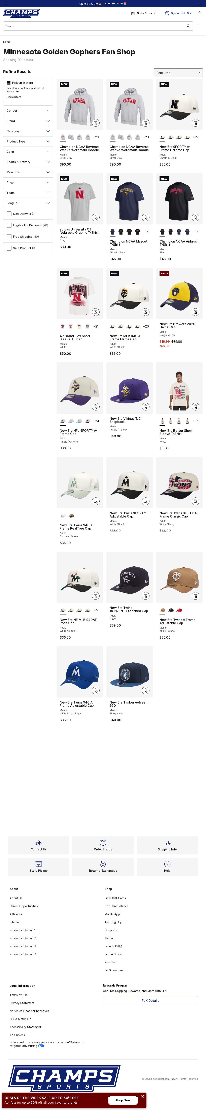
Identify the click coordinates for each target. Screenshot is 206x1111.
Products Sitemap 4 (23, 954)
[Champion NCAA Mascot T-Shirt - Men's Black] (121, 232)
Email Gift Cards (115, 898)
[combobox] (98, 26)
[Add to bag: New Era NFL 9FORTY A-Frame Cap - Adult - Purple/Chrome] (96, 406)
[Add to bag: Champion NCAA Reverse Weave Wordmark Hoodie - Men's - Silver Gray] (96, 123)
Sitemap (15, 922)
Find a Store (14, 96)
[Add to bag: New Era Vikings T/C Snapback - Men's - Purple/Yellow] (145, 406)
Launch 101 (112, 946)
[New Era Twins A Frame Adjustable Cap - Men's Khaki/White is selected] (162, 610)
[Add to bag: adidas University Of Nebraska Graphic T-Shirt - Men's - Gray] (96, 217)
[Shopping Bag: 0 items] (199, 13)
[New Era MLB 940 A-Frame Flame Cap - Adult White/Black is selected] (112, 326)
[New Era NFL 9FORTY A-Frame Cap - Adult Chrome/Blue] (71, 421)
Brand (11, 121)
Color (10, 151)
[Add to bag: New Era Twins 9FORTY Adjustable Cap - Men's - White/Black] (145, 501)
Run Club (110, 962)
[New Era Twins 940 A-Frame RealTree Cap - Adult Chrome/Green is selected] (63, 516)
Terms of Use (19, 995)
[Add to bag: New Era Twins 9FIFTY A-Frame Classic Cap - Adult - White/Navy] (195, 501)
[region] (103, 3)
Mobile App (112, 914)
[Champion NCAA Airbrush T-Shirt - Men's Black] (171, 232)
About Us (16, 898)
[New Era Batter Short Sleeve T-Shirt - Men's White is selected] (162, 421)
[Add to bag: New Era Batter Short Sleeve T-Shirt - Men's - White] (195, 406)
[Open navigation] (198, 26)
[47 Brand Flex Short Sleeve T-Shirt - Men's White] (71, 326)
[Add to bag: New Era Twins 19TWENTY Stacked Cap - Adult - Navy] (145, 596)
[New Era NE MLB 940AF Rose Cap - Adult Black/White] (71, 610)
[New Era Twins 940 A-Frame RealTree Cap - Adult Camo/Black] (71, 516)
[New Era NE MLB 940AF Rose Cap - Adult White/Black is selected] (63, 610)
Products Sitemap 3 (23, 946)
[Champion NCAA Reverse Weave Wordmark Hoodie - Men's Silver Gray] (71, 137)
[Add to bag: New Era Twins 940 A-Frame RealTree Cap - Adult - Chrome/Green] (96, 501)
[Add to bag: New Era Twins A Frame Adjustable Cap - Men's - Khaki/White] (195, 596)
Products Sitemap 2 (23, 938)
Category (13, 131)
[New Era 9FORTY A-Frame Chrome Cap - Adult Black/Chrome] (171, 137)
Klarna (109, 938)
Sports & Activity (18, 162)
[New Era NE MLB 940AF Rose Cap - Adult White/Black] (79, 610)
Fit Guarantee (114, 970)
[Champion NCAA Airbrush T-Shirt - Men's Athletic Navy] (179, 232)
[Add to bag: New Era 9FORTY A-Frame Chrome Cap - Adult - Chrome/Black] (195, 123)
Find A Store (113, 954)
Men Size (13, 172)
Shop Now (123, 1100)
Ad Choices (17, 1035)
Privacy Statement (22, 1003)
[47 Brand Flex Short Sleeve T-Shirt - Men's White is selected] (63, 326)
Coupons (111, 930)
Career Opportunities (24, 906)
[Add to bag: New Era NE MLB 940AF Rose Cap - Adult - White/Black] (96, 596)
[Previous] (7, 3)
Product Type (16, 141)
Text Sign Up (113, 922)
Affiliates (16, 914)
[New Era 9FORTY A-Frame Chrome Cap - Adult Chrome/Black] (179, 137)
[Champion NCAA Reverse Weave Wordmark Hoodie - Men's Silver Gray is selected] (63, 137)
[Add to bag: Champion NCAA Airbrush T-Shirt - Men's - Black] (195, 217)
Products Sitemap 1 (22, 930)
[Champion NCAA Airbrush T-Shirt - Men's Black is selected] (162, 232)
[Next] (199, 3)
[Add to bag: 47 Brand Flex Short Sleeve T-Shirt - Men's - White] (96, 312)
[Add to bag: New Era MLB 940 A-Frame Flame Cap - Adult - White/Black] (145, 312)
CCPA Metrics (19, 1019)
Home (6, 41)
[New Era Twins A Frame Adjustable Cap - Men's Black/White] (171, 610)
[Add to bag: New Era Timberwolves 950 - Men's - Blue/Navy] (145, 690)
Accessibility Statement (25, 1027)
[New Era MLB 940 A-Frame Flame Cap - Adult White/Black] (121, 326)
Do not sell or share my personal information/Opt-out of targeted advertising (47, 1043)
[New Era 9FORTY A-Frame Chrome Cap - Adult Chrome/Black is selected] (162, 137)
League (12, 203)
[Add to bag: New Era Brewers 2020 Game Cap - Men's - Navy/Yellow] (195, 312)
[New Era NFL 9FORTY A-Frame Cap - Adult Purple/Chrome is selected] (63, 421)
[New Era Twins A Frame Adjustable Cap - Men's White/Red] (179, 610)
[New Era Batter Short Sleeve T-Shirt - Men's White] (171, 421)
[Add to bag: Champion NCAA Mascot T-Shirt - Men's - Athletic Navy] (145, 217)
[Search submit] (188, 26)
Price (10, 182)
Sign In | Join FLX (181, 13)
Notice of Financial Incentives (29, 1011)
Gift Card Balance (116, 906)
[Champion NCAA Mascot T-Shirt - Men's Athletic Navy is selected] (112, 232)
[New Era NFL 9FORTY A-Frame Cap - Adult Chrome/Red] (88, 421)
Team (10, 192)
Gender (12, 110)
